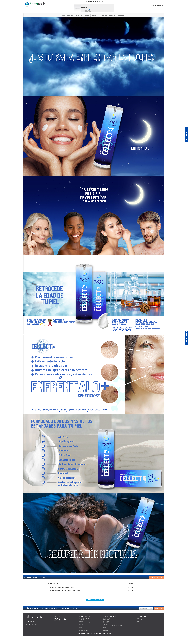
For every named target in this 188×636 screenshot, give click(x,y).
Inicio (63, 15)
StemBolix (106, 628)
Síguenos (57, 616)
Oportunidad (122, 15)
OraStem (105, 627)
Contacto (81, 628)
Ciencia (87, 15)
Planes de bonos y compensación (144, 620)
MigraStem (106, 624)
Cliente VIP (112, 15)
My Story (88, 9)
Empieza (138, 621)
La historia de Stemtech (84, 618)
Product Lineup (106, 618)
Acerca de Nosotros (85, 616)
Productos (95, 15)
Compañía (70, 15)
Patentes (81, 624)
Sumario (138, 618)
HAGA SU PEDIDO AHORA (156, 577)
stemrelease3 (106, 621)
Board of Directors (83, 620)
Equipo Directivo (82, 621)
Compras (104, 15)
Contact (83, 9)
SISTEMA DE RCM (107, 620)
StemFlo (105, 623)
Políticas (81, 625)
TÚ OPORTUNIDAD (141, 616)
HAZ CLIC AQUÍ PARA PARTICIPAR (95, 600)
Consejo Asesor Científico (85, 623)
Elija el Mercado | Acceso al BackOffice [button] (94, 1)
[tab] (94, 1)
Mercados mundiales (83, 630)
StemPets (106, 630)
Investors (79, 15)
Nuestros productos (109, 616)
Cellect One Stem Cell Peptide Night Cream (113, 625)
